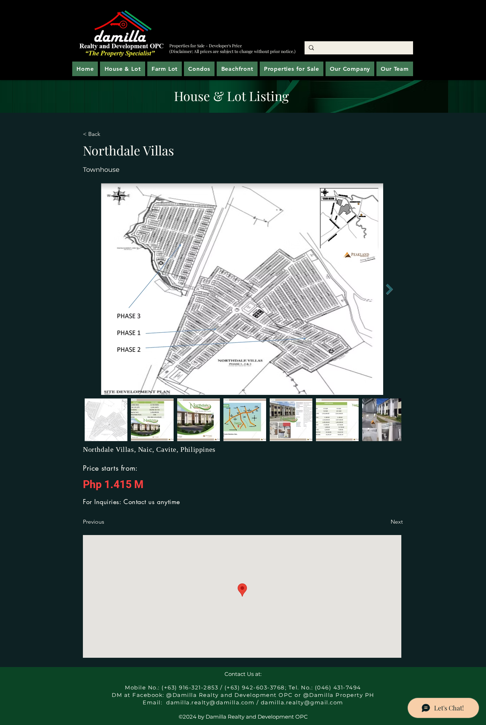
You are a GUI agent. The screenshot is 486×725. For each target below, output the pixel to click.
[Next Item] (389, 289)
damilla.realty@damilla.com (210, 702)
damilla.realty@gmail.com (302, 702)
